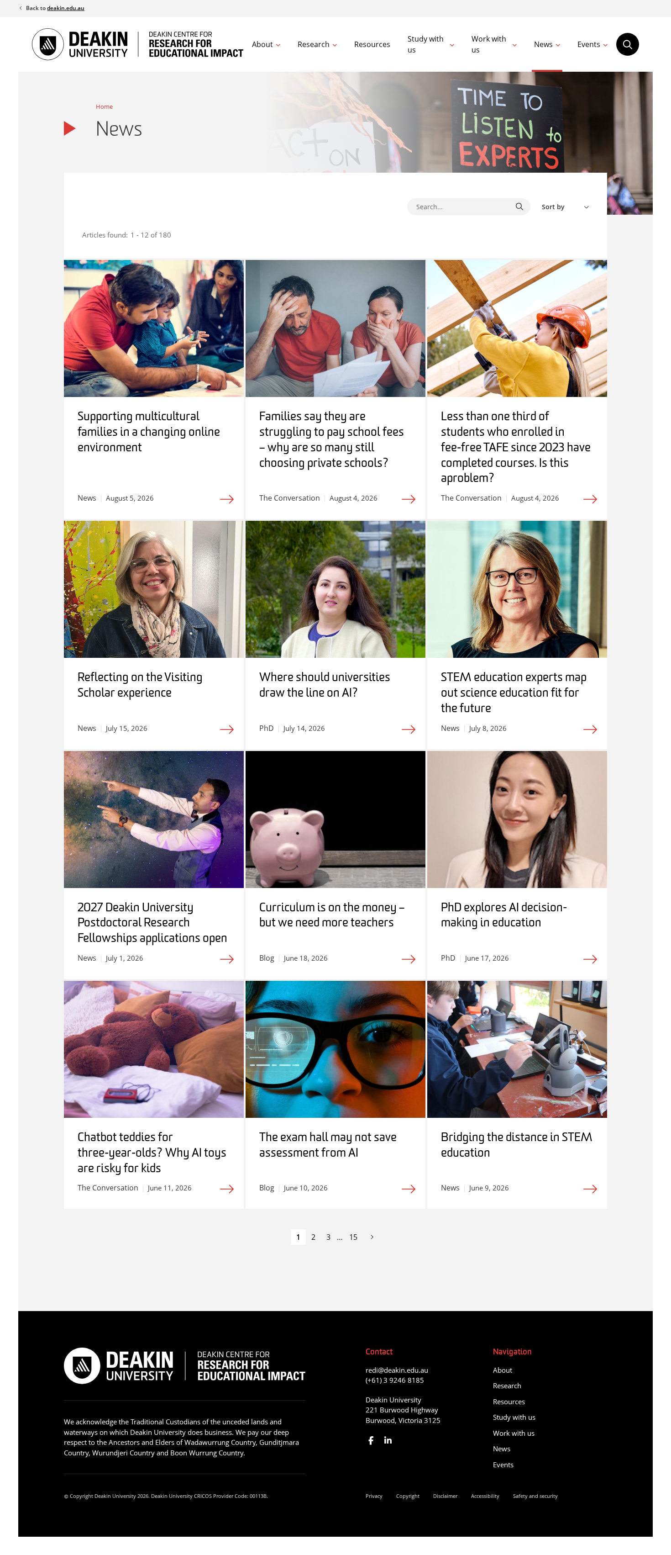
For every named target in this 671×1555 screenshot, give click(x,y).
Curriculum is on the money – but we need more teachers (332, 916)
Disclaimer (445, 1495)
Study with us (426, 44)
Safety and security (535, 1495)
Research (314, 44)
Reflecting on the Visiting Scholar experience (140, 686)
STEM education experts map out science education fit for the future (514, 693)
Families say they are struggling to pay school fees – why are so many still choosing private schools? (331, 440)
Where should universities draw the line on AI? (324, 686)
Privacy (374, 1495)
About (262, 44)
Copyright (407, 1495)
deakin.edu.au (65, 8)
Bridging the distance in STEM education (516, 1146)
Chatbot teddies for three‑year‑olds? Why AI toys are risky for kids (152, 1153)
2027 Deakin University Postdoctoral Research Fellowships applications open (152, 924)
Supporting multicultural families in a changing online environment (149, 433)
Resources (372, 44)
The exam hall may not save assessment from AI (328, 1146)
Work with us (489, 44)
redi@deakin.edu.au (397, 1370)
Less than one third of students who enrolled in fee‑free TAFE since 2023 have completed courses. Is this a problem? (516, 448)
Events (588, 44)
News (543, 44)
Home (104, 106)
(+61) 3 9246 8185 (395, 1380)
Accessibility (485, 1495)
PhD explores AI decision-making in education (504, 916)
